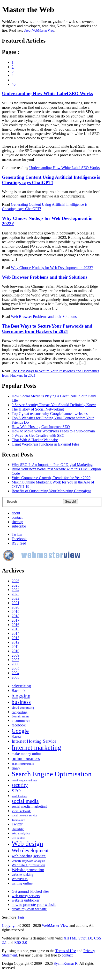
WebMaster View (55, 925)
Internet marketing (36, 747)
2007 (15, 660)
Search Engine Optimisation (52, 774)
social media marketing (29, 806)
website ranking (22, 874)
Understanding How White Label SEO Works (47, 93)
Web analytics (21, 833)
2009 (15, 655)
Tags (20, 917)
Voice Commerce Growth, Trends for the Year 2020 (51, 478)
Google (20, 731)
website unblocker (25, 900)
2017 (15, 620)
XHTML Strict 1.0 (78, 938)
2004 (15, 673)
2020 (15, 607)
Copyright (9, 925)
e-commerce (21, 720)
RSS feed (19, 543)
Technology (18, 820)
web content (18, 838)
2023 (15, 594)
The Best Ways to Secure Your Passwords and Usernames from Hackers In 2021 (47, 328)
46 (13, 84)
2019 (15, 611)
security (20, 785)
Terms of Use (65, 951)
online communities (23, 763)
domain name (20, 716)
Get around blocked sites (30, 891)
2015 (15, 629)
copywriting (20, 712)
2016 (15, 625)
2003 (15, 677)
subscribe (19, 526)
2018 (15, 616)
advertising (21, 685)
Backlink (18, 690)
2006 (15, 664)
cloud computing (23, 707)
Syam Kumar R (66, 963)
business (21, 702)
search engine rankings (24, 780)
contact (17, 517)
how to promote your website (34, 905)
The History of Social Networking (38, 409)
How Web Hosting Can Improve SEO (41, 427)
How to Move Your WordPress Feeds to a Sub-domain (53, 431)
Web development (30, 850)
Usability (18, 829)
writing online (22, 883)
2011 (15, 646)
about (16, 513)
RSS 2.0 (20, 942)
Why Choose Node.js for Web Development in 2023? (52, 268)
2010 (15, 651)
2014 (15, 633)
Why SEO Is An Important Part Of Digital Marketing (52, 465)
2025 (15, 585)
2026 (15, 581)
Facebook (19, 539)
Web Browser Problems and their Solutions (44, 277)
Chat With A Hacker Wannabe (35, 440)
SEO (16, 790)
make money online (27, 754)
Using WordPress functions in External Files (45, 444)
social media (25, 801)
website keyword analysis (28, 861)
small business (19, 796)
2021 (15, 603)
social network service (24, 815)
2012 (15, 642)
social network (21, 811)
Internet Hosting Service (34, 741)
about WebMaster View (39, 30)
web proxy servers (26, 896)
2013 (15, 638)
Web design (27, 843)
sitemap (17, 522)
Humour (16, 736)
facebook (19, 725)
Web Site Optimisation (28, 865)
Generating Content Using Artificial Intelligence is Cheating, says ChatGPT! (51, 180)
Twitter (17, 534)
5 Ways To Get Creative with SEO (38, 435)
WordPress (20, 879)
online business (26, 758)
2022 (15, 598)
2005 (15, 668)
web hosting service (29, 856)
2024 (15, 590)
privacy (16, 768)
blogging (21, 696)
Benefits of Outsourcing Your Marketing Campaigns (51, 491)
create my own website (29, 909)
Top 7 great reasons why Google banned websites (50, 413)
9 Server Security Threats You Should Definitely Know (54, 405)
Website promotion (28, 869)
